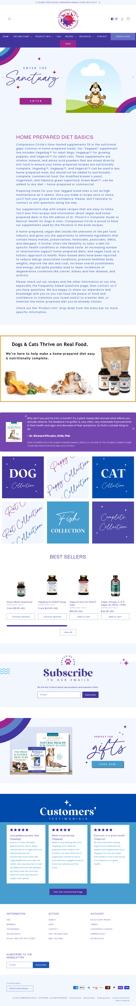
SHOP (68, 43)
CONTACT (53, 929)
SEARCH (52, 919)
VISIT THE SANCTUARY (58, 934)
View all (68, 632)
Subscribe (90, 694)
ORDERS (94, 924)
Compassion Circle (28, 998)
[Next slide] (133, 77)
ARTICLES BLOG (13, 934)
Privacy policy (75, 998)
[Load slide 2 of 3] (68, 111)
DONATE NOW (123, 36)
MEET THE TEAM (56, 938)
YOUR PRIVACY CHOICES (101, 929)
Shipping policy (103, 998)
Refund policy (89, 998)
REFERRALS (11, 924)
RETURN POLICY (97, 938)
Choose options (21, 616)
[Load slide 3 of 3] (72, 111)
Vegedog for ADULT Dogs (52, 601)
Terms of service (122, 1000)
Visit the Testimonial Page (68, 891)
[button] (9, 19)
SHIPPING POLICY (98, 934)
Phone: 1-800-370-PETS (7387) (21, 938)
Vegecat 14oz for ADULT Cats (83, 603)
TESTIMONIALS (13, 929)
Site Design (43, 998)
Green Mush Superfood (19, 601)
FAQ (8, 919)
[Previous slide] (3, 77)
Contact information (120, 998)
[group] (68, 80)
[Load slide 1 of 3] (64, 111)
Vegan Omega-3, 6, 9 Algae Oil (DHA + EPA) (113, 603)
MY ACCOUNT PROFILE (100, 919)
